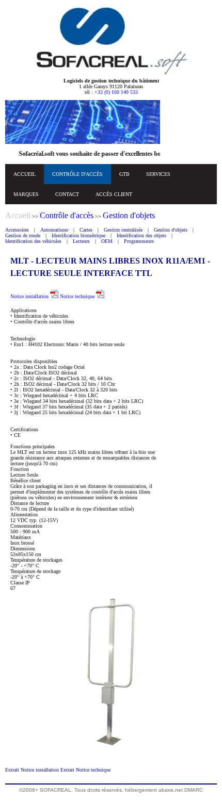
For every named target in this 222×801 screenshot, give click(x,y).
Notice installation (30, 296)
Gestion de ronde (22, 235)
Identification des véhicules (33, 241)
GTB (124, 174)
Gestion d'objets (170, 230)
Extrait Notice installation (32, 770)
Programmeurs (139, 241)
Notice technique (78, 296)
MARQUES (26, 194)
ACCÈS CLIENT (114, 194)
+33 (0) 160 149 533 (116, 92)
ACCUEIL (24, 174)
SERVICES (158, 174)
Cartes (86, 230)
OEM (107, 241)
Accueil (17, 215)
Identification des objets (141, 235)
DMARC (193, 790)
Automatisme (54, 230)
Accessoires (17, 230)
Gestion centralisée (123, 230)
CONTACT (67, 194)
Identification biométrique (78, 235)
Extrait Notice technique (85, 770)
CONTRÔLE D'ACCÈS (77, 174)
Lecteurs (81, 241)
